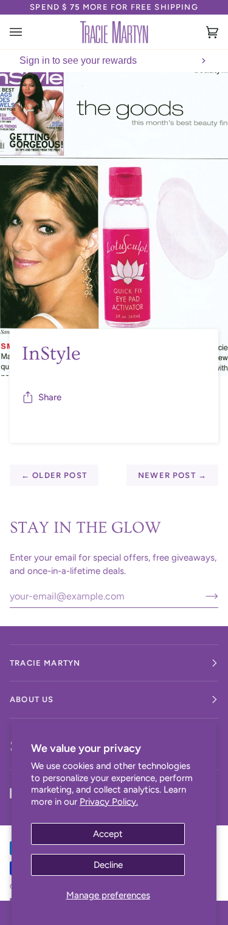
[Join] (202, 596)
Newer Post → (172, 475)
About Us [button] (32, 699)
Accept (108, 833)
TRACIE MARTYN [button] (45, 662)
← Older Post (54, 475)
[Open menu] (28, 32)
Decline (108, 864)
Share (49, 397)
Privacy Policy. (109, 801)
